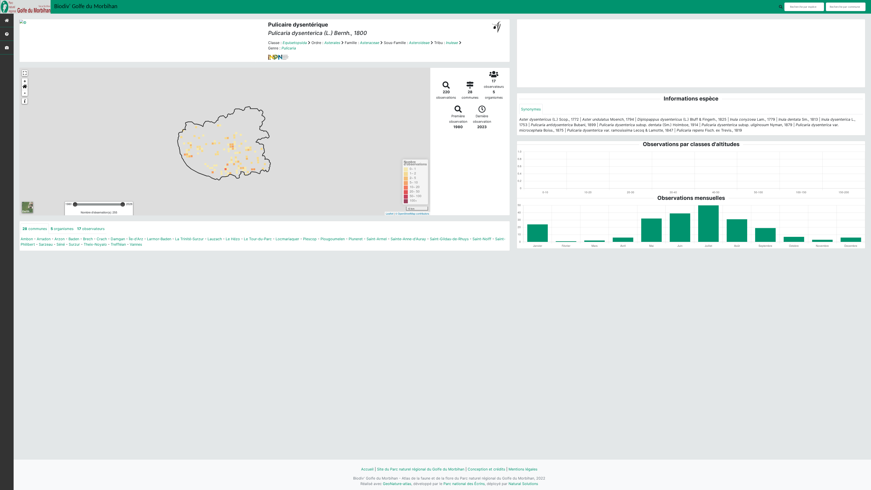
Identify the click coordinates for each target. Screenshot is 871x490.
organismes (62, 228)
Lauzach (215, 239)
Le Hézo (233, 239)
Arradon (44, 239)
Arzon (59, 239)
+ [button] (25, 81)
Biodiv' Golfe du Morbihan (85, 7)
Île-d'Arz (136, 239)
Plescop (310, 239)
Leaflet (389, 213)
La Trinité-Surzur (189, 239)
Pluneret (356, 239)
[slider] (75, 204)
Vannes (136, 244)
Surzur (74, 244)
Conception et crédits (486, 469)
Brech (88, 239)
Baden (74, 239)
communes (34, 228)
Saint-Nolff (481, 239)
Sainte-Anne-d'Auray (408, 239)
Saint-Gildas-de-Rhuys (449, 239)
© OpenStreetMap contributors (412, 213)
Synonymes (531, 109)
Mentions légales (523, 469)
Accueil (367, 469)
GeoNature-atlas (397, 483)
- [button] (25, 93)
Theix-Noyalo (95, 244)
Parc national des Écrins (464, 483)
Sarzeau (46, 244)
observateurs (91, 228)
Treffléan (118, 244)
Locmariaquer (287, 239)
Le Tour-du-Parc (258, 239)
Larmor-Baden (159, 239)
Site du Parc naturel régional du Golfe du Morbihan (420, 469)
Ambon (27, 239)
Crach (102, 239)
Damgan (118, 239)
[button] (25, 87)
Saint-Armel (377, 239)
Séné (60, 244)
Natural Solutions (523, 483)
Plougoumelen (333, 239)
